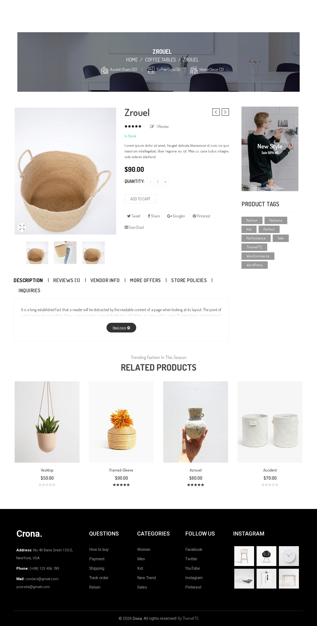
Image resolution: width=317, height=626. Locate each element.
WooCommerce (257, 256)
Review (163, 126)
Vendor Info (105, 280)
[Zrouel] (37, 252)
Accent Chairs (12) (123, 69)
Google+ (178, 215)
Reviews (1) (66, 280)
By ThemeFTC (188, 618)
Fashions (275, 220)
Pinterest (203, 215)
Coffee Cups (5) (168, 69)
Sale (281, 238)
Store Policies (189, 280)
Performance (256, 238)
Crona (137, 618)
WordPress (254, 265)
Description (28, 280)
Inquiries (30, 290)
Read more (119, 327)
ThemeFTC (254, 247)
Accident (270, 470)
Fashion (252, 220)
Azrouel (196, 470)
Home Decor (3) (212, 69)
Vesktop (47, 470)
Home (132, 59)
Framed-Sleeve (121, 470)
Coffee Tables (160, 59)
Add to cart (140, 198)
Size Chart (136, 227)
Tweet (135, 215)
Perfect (269, 229)
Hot (249, 229)
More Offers (145, 280)
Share (155, 215)
